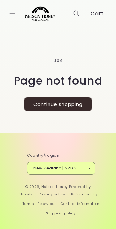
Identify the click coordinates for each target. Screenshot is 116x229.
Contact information (80, 203)
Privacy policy (52, 194)
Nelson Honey (54, 186)
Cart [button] (97, 13)
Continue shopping (58, 104)
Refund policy (84, 194)
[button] (12, 13)
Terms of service (38, 203)
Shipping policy (61, 213)
